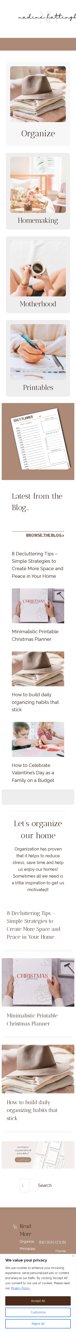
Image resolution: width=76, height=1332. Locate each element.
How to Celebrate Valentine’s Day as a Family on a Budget (33, 772)
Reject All (38, 1323)
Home (61, 1251)
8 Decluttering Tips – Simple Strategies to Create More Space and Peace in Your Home (37, 565)
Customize (38, 1312)
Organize (27, 1241)
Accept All (38, 1301)
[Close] (73, 1256)
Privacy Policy (20, 1288)
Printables (27, 1249)
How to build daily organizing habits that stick (35, 702)
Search (45, 1185)
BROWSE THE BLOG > (45, 535)
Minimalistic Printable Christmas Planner (35, 635)
